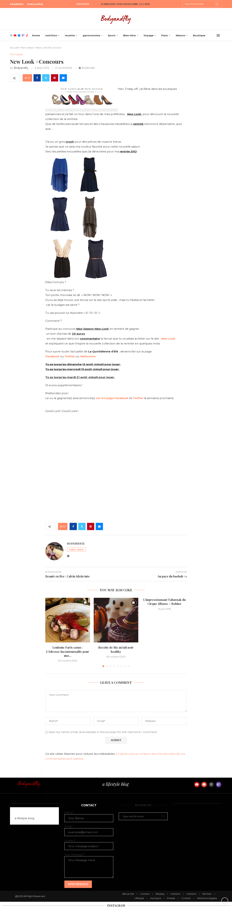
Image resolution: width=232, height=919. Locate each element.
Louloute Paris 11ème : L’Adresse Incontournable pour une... (67, 651)
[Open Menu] (218, 35)
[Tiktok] (27, 35)
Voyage (149, 35)
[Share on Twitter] (45, 77)
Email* (68, 826)
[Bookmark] (85, 603)
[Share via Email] (63, 77)
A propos (155, 898)
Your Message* (74, 854)
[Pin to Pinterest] (54, 77)
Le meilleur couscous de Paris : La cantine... (127, 4)
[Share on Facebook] (37, 77)
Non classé (27, 47)
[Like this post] (28, 78)
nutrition (51, 35)
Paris (164, 35)
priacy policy (35, 4)
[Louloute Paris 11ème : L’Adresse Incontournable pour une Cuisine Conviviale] (67, 620)
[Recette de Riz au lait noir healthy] (116, 620)
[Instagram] (11, 35)
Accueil (14, 47)
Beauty (160, 893)
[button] (94, 4)
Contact (145, 893)
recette (70, 35)
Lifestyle (139, 898)
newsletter (17, 4)
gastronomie (91, 35)
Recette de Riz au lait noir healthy (116, 649)
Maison (180, 35)
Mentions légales (207, 898)
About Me (128, 893)
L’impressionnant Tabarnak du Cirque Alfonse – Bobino (164, 602)
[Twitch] (23, 35)
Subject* (70, 840)
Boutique (199, 35)
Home (36, 35)
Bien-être (129, 35)
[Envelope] (204, 784)
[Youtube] (15, 35)
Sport (111, 35)
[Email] (19, 35)
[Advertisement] (116, 492)
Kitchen (207, 893)
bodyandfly (21, 68)
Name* (69, 812)
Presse (171, 898)
